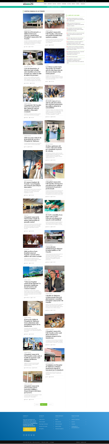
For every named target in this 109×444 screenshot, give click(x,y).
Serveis (77, 3)
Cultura (69, 3)
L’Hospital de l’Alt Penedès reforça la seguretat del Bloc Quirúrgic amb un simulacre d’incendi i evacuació (32, 108)
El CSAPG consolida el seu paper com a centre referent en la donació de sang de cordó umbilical (54, 217)
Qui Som (73, 421)
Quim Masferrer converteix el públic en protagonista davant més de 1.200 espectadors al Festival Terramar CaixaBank (75, 43)
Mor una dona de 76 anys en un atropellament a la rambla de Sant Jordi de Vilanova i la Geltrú (75, 24)
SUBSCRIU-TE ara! (40, 1)
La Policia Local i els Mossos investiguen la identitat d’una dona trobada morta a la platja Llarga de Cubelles (75, 48)
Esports (73, 3)
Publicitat (77, 442)
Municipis (77, 1)
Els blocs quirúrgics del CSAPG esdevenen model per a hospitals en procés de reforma (54, 148)
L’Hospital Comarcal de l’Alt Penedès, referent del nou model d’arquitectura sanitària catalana (54, 34)
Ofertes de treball (58, 424)
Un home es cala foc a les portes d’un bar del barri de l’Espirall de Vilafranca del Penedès (75, 34)
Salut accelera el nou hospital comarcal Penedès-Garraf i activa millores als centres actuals (33, 253)
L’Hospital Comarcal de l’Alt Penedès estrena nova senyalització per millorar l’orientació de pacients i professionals (54, 185)
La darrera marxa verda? (73, 56)
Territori (49, 3)
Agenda (56, 419)
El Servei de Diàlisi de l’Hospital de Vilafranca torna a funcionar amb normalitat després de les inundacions (32, 322)
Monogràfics (41, 428)
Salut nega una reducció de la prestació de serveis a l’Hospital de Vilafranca (32, 139)
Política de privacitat (36, 442)
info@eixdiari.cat (75, 426)
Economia (64, 3)
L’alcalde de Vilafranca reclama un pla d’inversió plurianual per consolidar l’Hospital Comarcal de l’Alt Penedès (54, 299)
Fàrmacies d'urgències (59, 428)
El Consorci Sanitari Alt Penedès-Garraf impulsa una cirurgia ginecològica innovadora (32, 184)
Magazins (83, 3)
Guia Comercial (58, 421)
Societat (59, 3)
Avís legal (52, 442)
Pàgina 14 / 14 (43, 404)
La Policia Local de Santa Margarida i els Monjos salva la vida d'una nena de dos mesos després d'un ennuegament (54, 70)
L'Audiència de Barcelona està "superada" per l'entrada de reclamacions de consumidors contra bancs (75, 53)
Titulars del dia (42, 419)
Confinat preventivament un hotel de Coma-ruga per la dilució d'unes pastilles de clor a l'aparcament (75, 19)
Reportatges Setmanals (43, 424)
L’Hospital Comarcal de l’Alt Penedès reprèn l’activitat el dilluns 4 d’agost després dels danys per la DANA (32, 389)
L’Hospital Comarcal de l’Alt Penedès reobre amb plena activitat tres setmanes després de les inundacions (54, 334)
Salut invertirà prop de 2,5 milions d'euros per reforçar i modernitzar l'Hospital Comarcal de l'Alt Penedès (32, 35)
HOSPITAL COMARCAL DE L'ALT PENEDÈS (54, 6)
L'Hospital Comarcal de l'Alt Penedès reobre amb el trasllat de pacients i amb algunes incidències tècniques (33, 357)
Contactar (73, 424)
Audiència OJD (83, 442)
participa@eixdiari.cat (75, 427)
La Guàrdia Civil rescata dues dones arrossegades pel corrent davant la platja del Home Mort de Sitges (75, 29)
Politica (54, 3)
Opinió (45, 3)
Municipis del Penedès (43, 426)
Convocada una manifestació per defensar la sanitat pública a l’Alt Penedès (54, 249)
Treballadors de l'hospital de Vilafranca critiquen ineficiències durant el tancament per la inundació (54, 367)
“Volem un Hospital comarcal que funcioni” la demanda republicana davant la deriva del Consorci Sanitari (32, 285)
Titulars (82, 1)
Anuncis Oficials (58, 426)
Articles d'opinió (42, 421)
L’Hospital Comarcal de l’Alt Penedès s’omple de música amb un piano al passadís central (31, 219)
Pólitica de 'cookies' (45, 442)
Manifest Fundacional (75, 419)
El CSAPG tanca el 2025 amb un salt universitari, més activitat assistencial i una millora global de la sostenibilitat (54, 104)
